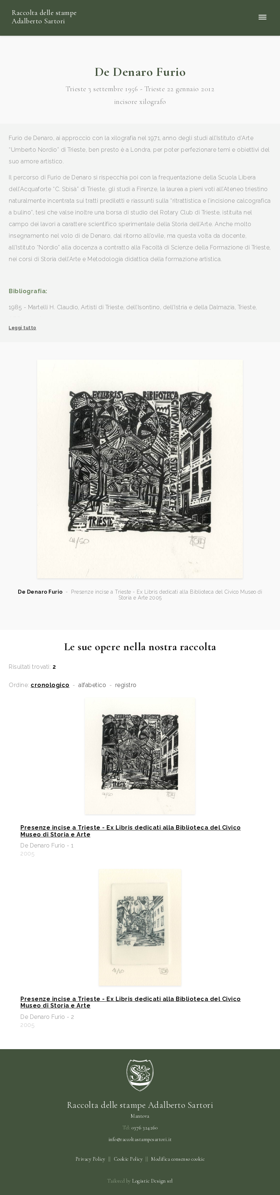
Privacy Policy (90, 1159)
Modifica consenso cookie (178, 1159)
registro (126, 685)
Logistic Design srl (152, 1181)
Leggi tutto (22, 327)
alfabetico (92, 685)
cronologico (50, 685)
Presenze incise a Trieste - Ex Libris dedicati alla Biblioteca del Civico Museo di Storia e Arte (130, 831)
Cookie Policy (128, 1159)
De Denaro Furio (40, 592)
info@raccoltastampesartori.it (140, 1139)
